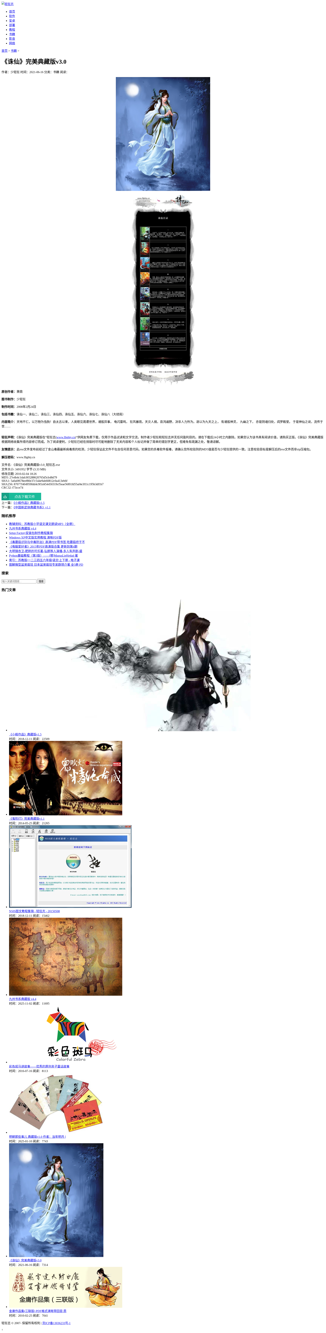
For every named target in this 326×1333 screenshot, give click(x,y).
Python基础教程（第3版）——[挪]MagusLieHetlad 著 (43, 555)
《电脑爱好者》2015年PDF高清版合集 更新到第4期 (43, 546)
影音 (12, 38)
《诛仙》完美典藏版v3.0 (25, 1260)
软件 (12, 16)
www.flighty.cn (66, 437)
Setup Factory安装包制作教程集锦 (31, 533)
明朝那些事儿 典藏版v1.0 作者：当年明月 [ (37, 1136)
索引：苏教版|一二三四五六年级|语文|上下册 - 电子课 (44, 560)
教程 (12, 29)
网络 (12, 43)
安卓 (12, 20)
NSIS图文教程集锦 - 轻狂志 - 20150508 (34, 911)
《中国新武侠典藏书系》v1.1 (32, 507)
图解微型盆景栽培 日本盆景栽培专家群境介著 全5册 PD (46, 564)
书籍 (12, 34)
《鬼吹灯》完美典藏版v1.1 (27, 818)
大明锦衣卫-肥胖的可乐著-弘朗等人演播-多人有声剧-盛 (45, 551)
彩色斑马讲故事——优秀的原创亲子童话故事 (39, 1066)
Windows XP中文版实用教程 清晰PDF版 (35, 537)
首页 (12, 11)
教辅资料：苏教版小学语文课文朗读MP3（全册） (42, 524)
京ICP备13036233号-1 (56, 1323)
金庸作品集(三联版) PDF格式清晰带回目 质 (37, 1311)
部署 (12, 25)
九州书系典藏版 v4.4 (22, 528)
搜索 (41, 581)
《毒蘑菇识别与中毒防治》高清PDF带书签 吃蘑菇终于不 (47, 542)
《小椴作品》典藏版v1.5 (29, 502)
